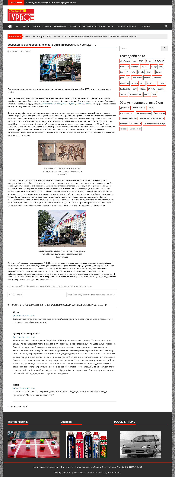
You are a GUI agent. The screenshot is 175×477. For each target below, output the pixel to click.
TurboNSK (26, 51)
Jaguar (159, 72)
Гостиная (145, 26)
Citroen (149, 61)
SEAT (135, 89)
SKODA (142, 89)
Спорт (46, 26)
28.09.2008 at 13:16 (25, 337)
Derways (144, 66)
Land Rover (137, 77)
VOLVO (147, 94)
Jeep (122, 77)
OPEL (142, 83)
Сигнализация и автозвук (154, 123)
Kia (128, 77)
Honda (141, 72)
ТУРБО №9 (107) (85, 286)
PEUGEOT (151, 83)
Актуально (88, 26)
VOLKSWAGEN (136, 94)
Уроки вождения (126, 26)
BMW (141, 61)
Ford (122, 72)
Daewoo (134, 66)
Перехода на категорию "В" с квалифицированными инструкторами (60, 2)
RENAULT (161, 83)
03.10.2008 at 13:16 (25, 388)
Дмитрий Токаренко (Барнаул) (42, 286)
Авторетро (59, 26)
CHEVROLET (159, 61)
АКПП (151, 108)
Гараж (35, 26)
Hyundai (150, 72)
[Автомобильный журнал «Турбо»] (10, 26)
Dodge (154, 66)
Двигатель (125, 108)
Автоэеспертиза (143, 113)
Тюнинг (123, 129)
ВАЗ (154, 94)
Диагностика (159, 113)
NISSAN (135, 83)
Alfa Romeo (125, 61)
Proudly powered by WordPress (69, 472)
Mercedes (157, 77)
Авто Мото (21, 26)
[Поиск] (164, 48)
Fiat (160, 66)
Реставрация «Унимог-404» (67, 286)
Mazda (147, 77)
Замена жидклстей (128, 118)
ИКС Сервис (16, 294)
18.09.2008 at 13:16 (25, 315)
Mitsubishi (124, 83)
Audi (134, 61)
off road (73, 26)
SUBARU (151, 89)
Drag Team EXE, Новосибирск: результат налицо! (90, 294)
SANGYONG (125, 89)
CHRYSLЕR (124, 66)
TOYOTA (123, 94)
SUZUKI (161, 89)
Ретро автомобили (17, 286)
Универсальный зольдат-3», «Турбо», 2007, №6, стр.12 (66, 104)
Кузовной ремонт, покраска (152, 118)
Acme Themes (114, 472)
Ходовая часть (139, 108)
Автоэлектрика (126, 113)
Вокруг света (106, 26)
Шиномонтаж (135, 129)
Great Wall (131, 72)
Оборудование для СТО (130, 123)
